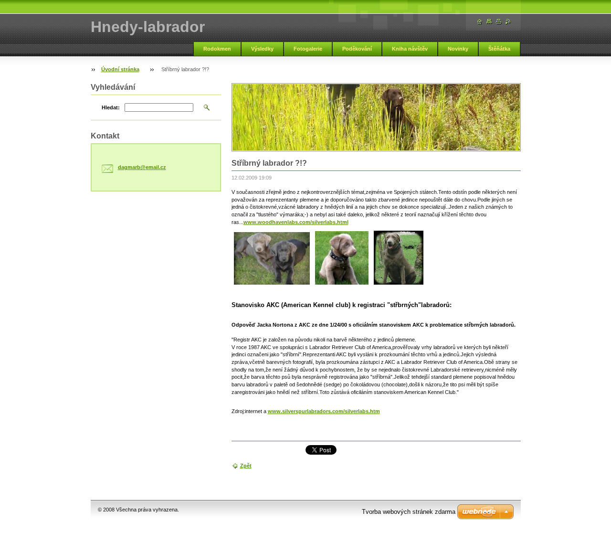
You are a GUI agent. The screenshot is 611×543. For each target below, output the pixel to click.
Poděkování (357, 49)
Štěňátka (499, 49)
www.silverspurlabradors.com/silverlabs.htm (324, 411)
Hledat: (111, 107)
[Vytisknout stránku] (499, 21)
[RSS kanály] (508, 21)
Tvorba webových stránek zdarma (408, 511)
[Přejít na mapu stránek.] (489, 21)
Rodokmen (217, 49)
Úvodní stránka (120, 69)
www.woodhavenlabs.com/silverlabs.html (295, 222)
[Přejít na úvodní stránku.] (480, 21)
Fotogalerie (308, 49)
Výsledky (262, 49)
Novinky (458, 49)
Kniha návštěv (410, 49)
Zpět (246, 465)
